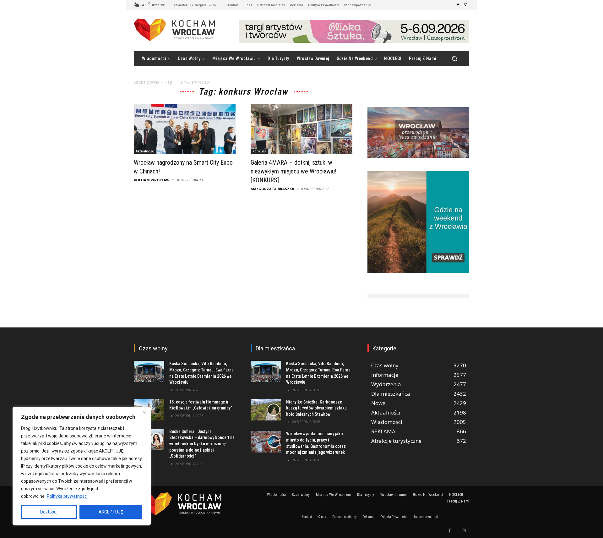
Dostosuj (48, 511)
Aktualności (145, 151)
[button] (454, 58)
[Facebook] (458, 5)
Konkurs (259, 151)
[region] (82, 466)
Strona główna (146, 82)
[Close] (144, 412)
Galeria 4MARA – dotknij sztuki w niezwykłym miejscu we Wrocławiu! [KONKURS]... (294, 171)
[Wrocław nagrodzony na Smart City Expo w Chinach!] (185, 129)
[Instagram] (465, 5)
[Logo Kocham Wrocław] (185, 503)
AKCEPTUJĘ (111, 511)
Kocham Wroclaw (152, 180)
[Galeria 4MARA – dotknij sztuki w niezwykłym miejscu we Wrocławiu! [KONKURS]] (301, 129)
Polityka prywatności (67, 496)
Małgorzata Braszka (272, 188)
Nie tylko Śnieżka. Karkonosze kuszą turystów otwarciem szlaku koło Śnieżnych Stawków (316, 408)
